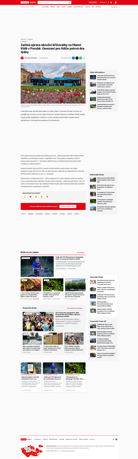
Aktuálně (45, 6)
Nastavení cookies (71, 439)
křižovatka (39, 213)
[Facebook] (108, 2)
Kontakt (61, 439)
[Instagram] (111, 2)
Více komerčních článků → (75, 308)
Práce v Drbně (83, 439)
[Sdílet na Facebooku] (73, 57)
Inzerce (98, 6)
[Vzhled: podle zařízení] (115, 2)
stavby (77, 213)
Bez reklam (92, 2)
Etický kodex (53, 439)
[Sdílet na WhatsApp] (80, 57)
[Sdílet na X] (76, 57)
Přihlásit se (103, 2)
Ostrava (54, 213)
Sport (64, 6)
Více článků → (81, 252)
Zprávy (52, 6)
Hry (93, 6)
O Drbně (45, 439)
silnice (70, 213)
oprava (47, 213)
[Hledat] (69, 2)
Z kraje (87, 6)
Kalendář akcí (78, 6)
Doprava (30, 39)
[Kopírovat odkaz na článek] (84, 57)
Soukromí (37, 439)
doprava (30, 213)
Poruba (62, 213)
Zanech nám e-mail (67, 206)
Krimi (58, 6)
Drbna (70, 6)
